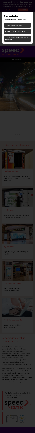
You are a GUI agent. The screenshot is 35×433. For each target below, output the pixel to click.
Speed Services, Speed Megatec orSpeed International (16, 38)
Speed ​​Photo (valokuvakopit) (14, 25)
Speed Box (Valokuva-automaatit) (16, 31)
